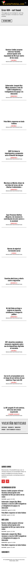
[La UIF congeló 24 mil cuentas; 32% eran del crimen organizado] (14, 398)
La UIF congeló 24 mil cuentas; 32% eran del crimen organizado (14, 410)
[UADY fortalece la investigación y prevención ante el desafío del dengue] (14, 141)
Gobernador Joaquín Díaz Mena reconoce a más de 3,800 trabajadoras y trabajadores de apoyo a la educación (14, 90)
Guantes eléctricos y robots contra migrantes (14, 279)
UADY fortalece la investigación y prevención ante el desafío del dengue (14, 153)
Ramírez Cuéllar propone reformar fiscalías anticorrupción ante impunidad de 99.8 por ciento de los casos (14, 54)
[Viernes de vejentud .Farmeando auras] (14, 239)
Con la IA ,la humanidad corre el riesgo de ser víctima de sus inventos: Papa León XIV (14, 378)
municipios (14, 96)
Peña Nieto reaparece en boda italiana (14, 122)
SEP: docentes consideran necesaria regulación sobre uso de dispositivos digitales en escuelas (14, 345)
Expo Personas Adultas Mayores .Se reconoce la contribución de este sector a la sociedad (14, 218)
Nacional (14, 60)
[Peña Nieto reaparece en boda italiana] (14, 112)
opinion (14, 253)
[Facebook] (3, 481)
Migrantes (14, 283)
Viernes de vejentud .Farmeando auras (14, 250)
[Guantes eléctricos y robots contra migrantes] (14, 269)
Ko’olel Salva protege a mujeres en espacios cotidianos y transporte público (14, 311)
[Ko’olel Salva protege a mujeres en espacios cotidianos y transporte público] (14, 298)
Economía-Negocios (14, 414)
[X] (7, 481)
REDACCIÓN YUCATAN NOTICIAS (14, 61)
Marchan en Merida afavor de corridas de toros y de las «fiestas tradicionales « (14, 185)
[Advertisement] (14, 448)
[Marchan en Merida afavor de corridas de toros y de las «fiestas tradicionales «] (14, 173)
